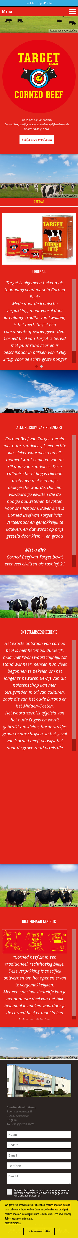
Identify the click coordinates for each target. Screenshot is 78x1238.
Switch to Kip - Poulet (39, 3)
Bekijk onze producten (37, 140)
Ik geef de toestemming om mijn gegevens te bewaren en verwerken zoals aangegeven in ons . (41, 1193)
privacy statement (30, 1195)
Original (39, 202)
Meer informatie (13, 1223)
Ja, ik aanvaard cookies (39, 1231)
